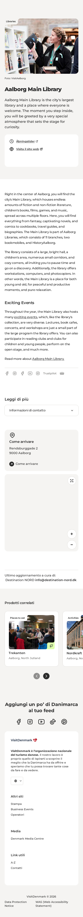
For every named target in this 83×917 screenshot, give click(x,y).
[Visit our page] (30, 721)
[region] (41, 512)
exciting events (25, 317)
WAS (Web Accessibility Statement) (52, 904)
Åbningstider (25, 141)
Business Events (22, 809)
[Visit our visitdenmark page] (41, 721)
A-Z (13, 862)
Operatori (17, 814)
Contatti (16, 868)
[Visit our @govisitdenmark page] (52, 721)
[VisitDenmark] (24, 740)
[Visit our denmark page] (18, 721)
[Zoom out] (71, 544)
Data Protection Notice (16, 904)
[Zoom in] (71, 534)
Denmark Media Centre (27, 838)
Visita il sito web (27, 149)
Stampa (16, 804)
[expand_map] (72, 480)
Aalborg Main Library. (48, 359)
